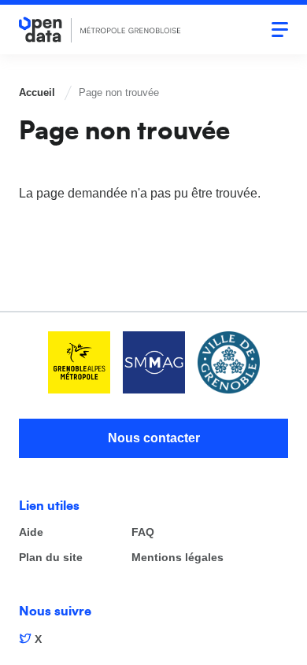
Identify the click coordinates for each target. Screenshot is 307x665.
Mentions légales (177, 557)
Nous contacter (154, 438)
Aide (31, 532)
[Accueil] (100, 29)
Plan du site (51, 557)
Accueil (37, 92)
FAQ (142, 532)
